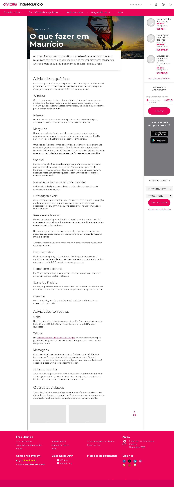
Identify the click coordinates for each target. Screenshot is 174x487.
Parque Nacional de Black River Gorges (56, 338)
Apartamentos (58, 441)
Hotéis (19, 449)
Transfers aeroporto (159, 89)
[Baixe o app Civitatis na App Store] (159, 133)
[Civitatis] (22, 483)
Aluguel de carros (100, 12)
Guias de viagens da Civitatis (100, 441)
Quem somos (93, 445)
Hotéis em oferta (74, 12)
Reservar (159, 111)
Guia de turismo (12, 12)
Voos (120, 12)
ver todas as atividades (159, 78)
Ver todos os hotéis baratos (159, 209)
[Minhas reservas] (156, 4)
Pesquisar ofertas (159, 202)
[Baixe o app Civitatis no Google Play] (159, 140)
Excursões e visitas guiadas (43, 12)
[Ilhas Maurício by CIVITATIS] (11, 4)
